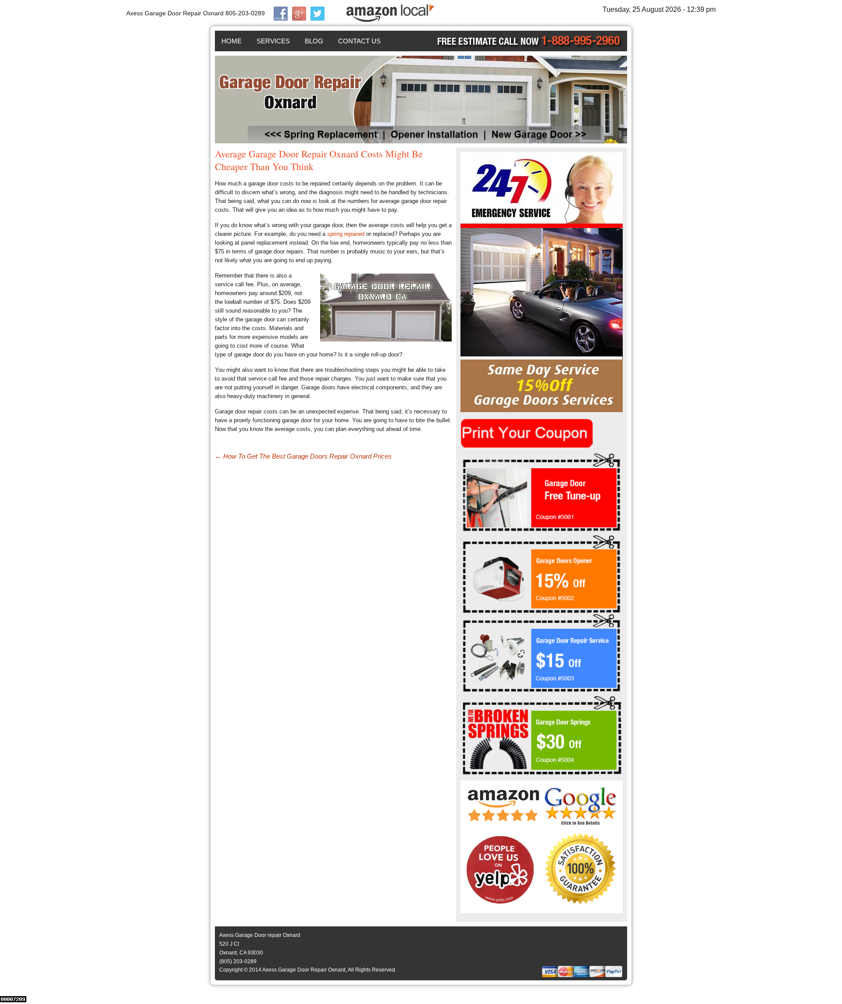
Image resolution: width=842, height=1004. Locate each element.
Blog (314, 41)
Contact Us (359, 41)
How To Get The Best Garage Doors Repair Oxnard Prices (303, 456)
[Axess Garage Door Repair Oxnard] (421, 99)
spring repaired (345, 234)
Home (231, 41)
